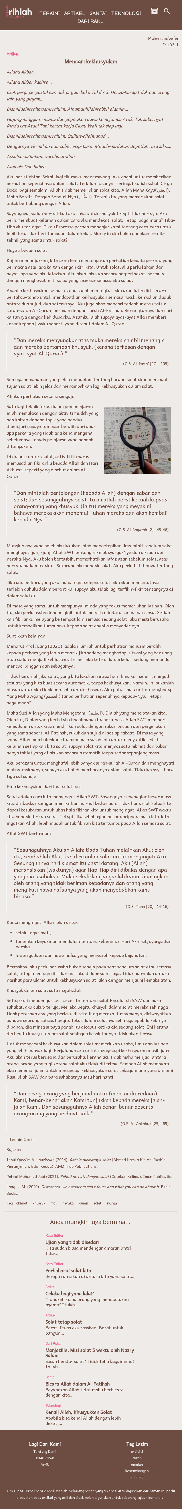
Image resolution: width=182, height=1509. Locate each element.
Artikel (74, 13)
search (167, 11)
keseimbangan (137, 1470)
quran (83, 1203)
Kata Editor (54, 1236)
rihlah (20, 11)
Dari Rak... (90, 21)
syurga (112, 1203)
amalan (137, 1464)
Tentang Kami (45, 1451)
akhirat (21, 1203)
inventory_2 (154, 11)
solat (97, 1203)
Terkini (49, 13)
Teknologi (126, 13)
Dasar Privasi (45, 1458)
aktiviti (137, 1451)
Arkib (45, 1464)
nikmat (137, 1477)
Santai (98, 13)
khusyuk (39, 1203)
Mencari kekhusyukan (91, 61)
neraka (68, 1203)
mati (54, 1203)
